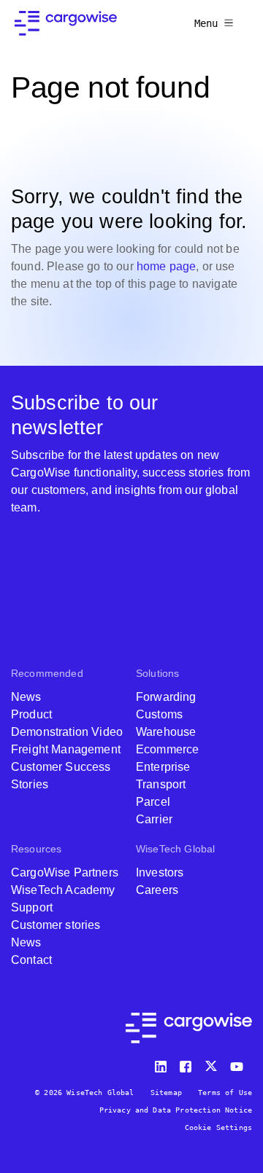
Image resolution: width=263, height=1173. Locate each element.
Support (32, 907)
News (26, 697)
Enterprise (163, 767)
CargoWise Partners (64, 872)
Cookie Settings (218, 1127)
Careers (157, 890)
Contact (31, 960)
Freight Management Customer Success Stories (66, 766)
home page (166, 266)
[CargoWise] (66, 23)
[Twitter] (213, 1063)
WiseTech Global (175, 849)
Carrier (154, 819)
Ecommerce (167, 749)
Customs (159, 714)
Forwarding (166, 697)
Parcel (153, 802)
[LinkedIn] (163, 1063)
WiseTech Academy (63, 890)
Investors (159, 872)
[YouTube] (239, 1063)
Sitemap (166, 1092)
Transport (161, 784)
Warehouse (166, 732)
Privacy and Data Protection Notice (175, 1110)
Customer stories (56, 925)
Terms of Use (225, 1092)
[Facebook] (188, 1063)
